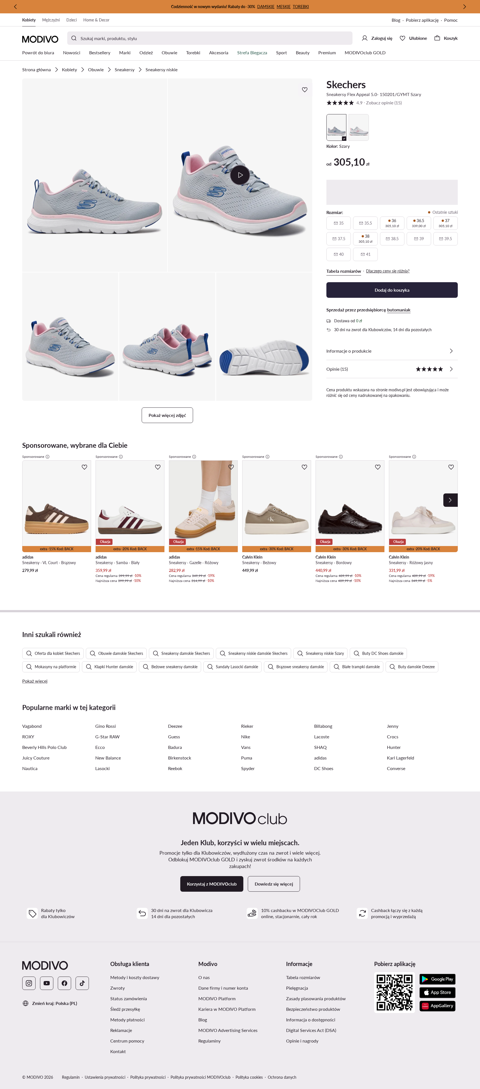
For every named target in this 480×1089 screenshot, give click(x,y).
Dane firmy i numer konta (240, 987)
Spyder (248, 768)
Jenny (392, 726)
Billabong (323, 726)
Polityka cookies (249, 1077)
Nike (245, 736)
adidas (320, 757)
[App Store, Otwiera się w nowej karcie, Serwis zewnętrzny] (437, 992)
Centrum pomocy (152, 1040)
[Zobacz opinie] (451, 369)
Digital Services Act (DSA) (328, 1030)
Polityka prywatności (148, 1077)
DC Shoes (323, 768)
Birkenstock (179, 757)
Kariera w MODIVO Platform (240, 1009)
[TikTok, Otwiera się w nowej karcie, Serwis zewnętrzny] (82, 983)
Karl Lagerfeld (400, 757)
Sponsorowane (33, 456)
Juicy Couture (35, 757)
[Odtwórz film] (240, 175)
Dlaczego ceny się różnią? (387, 271)
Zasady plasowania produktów (328, 998)
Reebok (175, 768)
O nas (230, 977)
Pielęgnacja (323, 987)
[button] (94, 175)
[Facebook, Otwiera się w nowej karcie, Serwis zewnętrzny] (64, 983)
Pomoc (451, 20)
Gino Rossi (105, 726)
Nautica (30, 768)
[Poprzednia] (15, 6)
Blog (399, 20)
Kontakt (144, 1051)
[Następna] (464, 6)
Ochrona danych (282, 1077)
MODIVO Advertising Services (240, 1030)
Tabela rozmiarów (328, 977)
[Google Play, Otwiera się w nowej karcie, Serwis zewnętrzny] (437, 979)
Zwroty (144, 987)
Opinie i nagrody (328, 1040)
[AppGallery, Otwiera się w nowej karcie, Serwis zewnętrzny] (437, 1006)
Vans (246, 747)
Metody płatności (152, 1019)
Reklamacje (147, 1030)
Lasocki (102, 768)
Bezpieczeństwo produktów (328, 1009)
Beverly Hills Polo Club (44, 747)
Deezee (175, 726)
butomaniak (399, 309)
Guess (174, 736)
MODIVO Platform (240, 998)
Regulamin (71, 1077)
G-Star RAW (107, 736)
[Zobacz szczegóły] (451, 351)
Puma (246, 757)
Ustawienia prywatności (105, 1077)
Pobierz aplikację (425, 20)
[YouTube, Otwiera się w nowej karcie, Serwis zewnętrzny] (46, 983)
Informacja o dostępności (328, 1019)
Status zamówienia (152, 998)
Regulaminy (235, 1040)
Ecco (100, 747)
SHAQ (320, 747)
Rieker (247, 726)
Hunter (394, 747)
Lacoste (321, 736)
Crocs (392, 736)
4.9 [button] (364, 102)
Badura (175, 747)
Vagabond (32, 726)
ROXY (28, 736)
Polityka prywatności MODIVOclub (201, 1077)
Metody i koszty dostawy (152, 977)
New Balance (108, 757)
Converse (396, 768)
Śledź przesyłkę (151, 1009)
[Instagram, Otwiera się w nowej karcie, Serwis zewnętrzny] (29, 983)
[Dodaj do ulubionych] (305, 89)
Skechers (346, 84)
